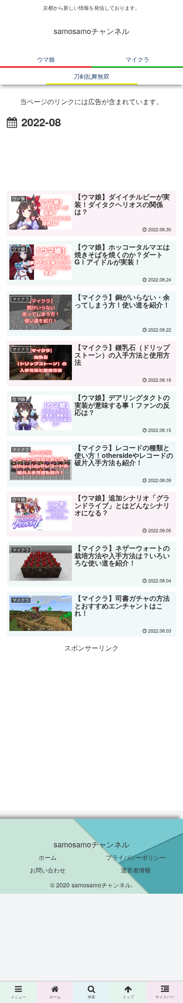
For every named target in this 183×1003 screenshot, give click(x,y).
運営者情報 (136, 870)
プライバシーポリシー (136, 857)
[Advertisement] (91, 157)
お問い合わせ (48, 870)
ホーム (48, 857)
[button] (165, 824)
